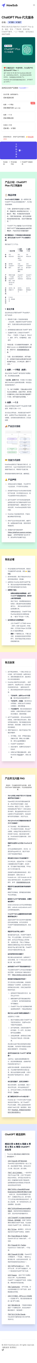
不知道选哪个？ (23, 88)
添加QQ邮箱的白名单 (23, 882)
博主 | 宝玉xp (12, 1229)
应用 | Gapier (12, 1275)
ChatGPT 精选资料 (27, 163)
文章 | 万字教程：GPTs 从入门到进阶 (20, 1296)
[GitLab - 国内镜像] (14, 1220)
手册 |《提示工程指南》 (15, 1172)
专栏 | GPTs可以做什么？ (16, 1266)
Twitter (16, 1092)
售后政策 (5, 163)
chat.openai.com (22, 228)
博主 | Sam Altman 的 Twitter (18, 1236)
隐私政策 (5, 1347)
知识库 (20, 755)
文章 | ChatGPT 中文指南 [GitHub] (19, 1218)
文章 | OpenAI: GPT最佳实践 (17, 1161)
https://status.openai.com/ (21, 975)
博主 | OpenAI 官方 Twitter (17, 1245)
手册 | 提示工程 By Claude (16, 1314)
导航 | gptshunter (14, 1287)
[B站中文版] (28, 1192)
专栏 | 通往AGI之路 (14, 1305)
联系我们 (13, 1347)
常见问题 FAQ (14, 163)
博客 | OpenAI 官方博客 (15, 1254)
